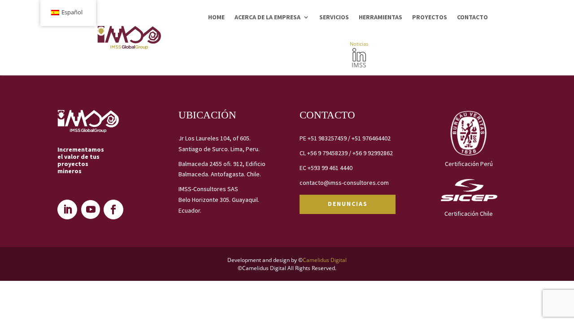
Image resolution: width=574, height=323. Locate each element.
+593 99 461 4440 (330, 168)
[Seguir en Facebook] (113, 209)
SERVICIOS (334, 17)
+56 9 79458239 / (329, 153)
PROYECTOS (429, 17)
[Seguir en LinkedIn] (67, 209)
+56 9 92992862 (372, 153)
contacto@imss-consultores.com (344, 183)
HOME (216, 17)
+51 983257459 (327, 138)
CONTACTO (472, 17)
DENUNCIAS (348, 204)
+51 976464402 (371, 138)
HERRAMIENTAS (380, 17)
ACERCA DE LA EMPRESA (267, 17)
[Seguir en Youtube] (90, 209)
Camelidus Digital (325, 260)
